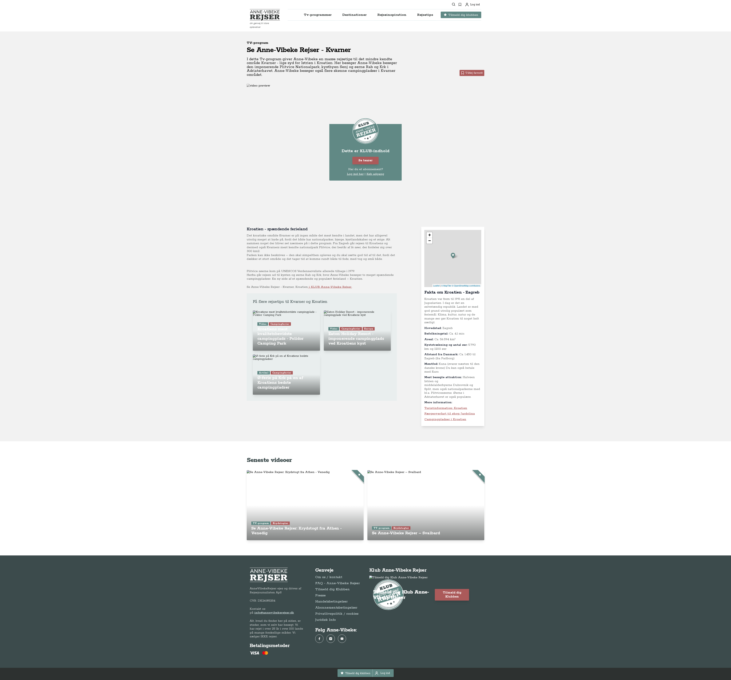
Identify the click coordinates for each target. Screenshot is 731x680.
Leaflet (436, 285)
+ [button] (429, 235)
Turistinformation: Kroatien (445, 408)
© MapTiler (446, 285)
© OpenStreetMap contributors (466, 285)
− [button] (429, 240)
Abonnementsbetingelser (336, 608)
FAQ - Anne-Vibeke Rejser (337, 583)
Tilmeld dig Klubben (332, 589)
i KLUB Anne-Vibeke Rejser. (330, 287)
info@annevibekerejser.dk (274, 613)
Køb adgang (375, 174)
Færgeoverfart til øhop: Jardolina (449, 414)
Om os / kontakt (328, 577)
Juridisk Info (325, 620)
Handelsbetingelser (331, 601)
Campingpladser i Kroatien (445, 419)
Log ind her (355, 174)
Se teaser (365, 160)
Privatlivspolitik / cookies (336, 614)
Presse (320, 595)
